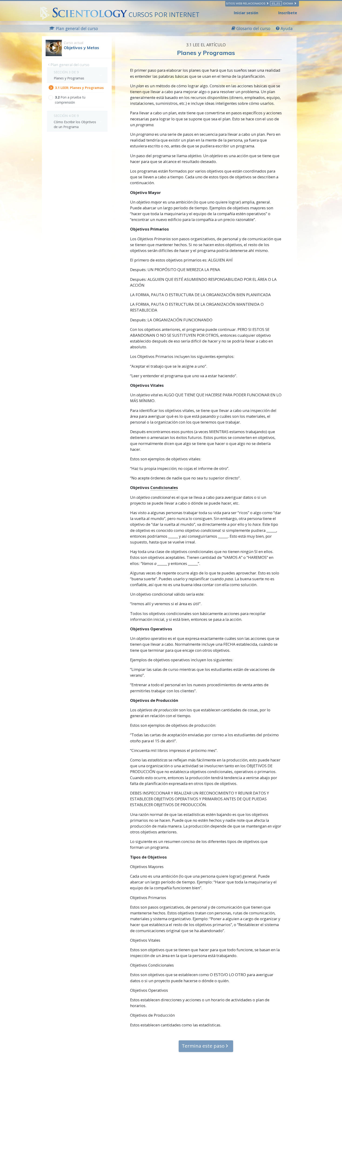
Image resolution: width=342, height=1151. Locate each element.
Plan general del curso (69, 64)
